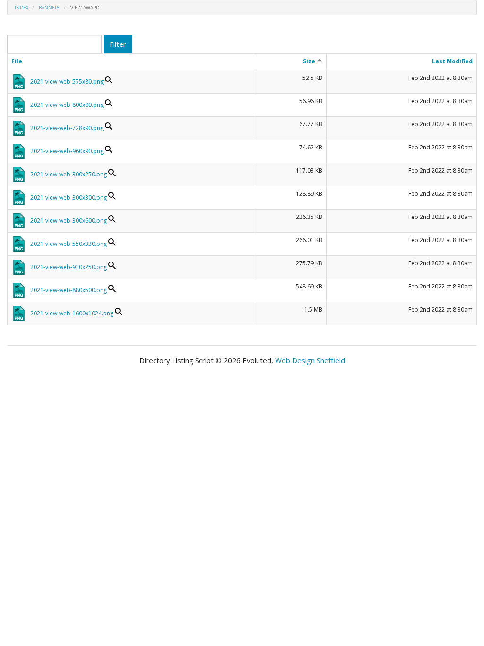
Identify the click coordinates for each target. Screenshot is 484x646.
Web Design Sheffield (310, 360)
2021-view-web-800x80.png (67, 105)
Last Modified (452, 61)
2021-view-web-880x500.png (68, 290)
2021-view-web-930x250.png (68, 267)
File (16, 61)
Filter (118, 44)
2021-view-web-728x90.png (67, 128)
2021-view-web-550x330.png (68, 244)
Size (310, 61)
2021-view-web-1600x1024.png (71, 313)
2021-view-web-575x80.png (67, 82)
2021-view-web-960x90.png (67, 151)
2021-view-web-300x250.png (68, 174)
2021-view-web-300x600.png (68, 221)
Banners (49, 7)
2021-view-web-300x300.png (68, 197)
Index (21, 7)
